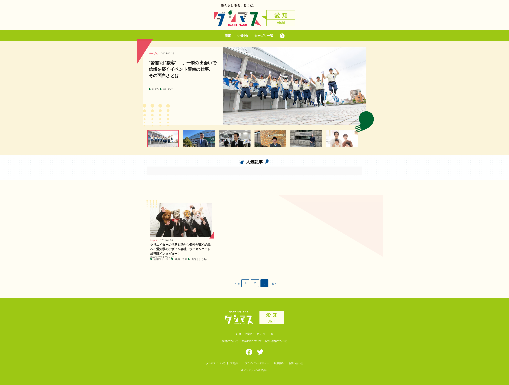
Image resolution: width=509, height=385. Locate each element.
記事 (228, 36)
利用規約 (279, 363)
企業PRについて (252, 341)
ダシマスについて (215, 363)
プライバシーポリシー (257, 363)
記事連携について (276, 341)
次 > (274, 283)
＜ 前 (237, 283)
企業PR (242, 36)
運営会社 (235, 363)
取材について (230, 341)
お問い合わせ (296, 363)
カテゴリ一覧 (263, 36)
